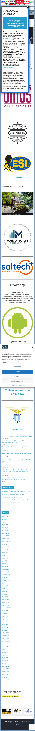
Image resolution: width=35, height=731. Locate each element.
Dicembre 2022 (5, 638)
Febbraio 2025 (5, 566)
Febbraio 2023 (5, 633)
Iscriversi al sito (9, 38)
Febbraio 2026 (5, 533)
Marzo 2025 (5, 563)
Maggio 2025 (5, 558)
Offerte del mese (17, 177)
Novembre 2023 (6, 608)
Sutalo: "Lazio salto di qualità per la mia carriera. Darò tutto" (17, 436)
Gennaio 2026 (5, 536)
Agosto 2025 (5, 549)
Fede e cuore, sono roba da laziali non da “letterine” (15, 500)
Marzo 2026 (5, 530)
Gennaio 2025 (5, 569)
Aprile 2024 (5, 594)
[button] (32, 347)
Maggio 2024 (5, 591)
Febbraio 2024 (5, 599)
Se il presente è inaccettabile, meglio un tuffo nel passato (16, 491)
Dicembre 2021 (5, 671)
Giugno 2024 (5, 588)
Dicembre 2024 (5, 572)
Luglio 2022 (5, 652)
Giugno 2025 (5, 555)
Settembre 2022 (6, 646)
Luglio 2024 (5, 585)
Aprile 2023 (5, 627)
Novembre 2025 (6, 541)
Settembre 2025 (6, 547)
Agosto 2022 (5, 649)
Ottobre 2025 (5, 544)
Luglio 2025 (5, 552)
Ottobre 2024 (5, 577)
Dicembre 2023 (5, 605)
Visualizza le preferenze (17, 381)
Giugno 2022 (5, 655)
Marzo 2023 (5, 630)
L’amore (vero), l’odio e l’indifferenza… (12, 497)
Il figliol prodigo (6, 465)
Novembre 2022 (6, 641)
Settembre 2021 (6, 680)
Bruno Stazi (21, 724)
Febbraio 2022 (5, 666)
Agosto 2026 (5, 516)
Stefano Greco (21, 723)
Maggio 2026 (5, 525)
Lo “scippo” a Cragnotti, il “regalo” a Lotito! (13, 494)
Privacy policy (14, 385)
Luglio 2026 (5, 519)
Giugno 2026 (5, 522)
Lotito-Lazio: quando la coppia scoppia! (12, 502)
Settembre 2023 (6, 613)
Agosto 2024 (5, 583)
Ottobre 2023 (5, 610)
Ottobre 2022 (5, 644)
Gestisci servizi (17, 366)
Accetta (17, 371)
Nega (17, 376)
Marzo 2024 (5, 597)
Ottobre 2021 (5, 677)
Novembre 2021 (6, 674)
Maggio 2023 (5, 624)
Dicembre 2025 (5, 538)
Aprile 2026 (5, 527)
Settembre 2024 (6, 580)
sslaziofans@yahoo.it (9, 67)
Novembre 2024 (6, 574)
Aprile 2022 (5, 660)
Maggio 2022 (5, 658)
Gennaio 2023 (5, 635)
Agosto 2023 (5, 616)
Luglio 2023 (5, 619)
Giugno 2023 (5, 621)
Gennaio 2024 (5, 602)
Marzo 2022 (5, 663)
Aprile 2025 (5, 561)
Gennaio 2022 (5, 669)
